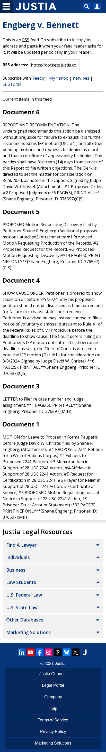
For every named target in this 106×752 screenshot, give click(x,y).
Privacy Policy (53, 731)
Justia (60, 663)
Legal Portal (53, 685)
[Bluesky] (66, 652)
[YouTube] (30, 652)
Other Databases (24, 620)
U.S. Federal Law (24, 595)
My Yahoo (58, 78)
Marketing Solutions (28, 632)
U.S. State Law (22, 607)
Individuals (18, 557)
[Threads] (57, 652)
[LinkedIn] (21, 652)
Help (53, 708)
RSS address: (15, 65)
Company (53, 697)
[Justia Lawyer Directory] (85, 652)
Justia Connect (53, 674)
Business (15, 570)
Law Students (21, 582)
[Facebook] (39, 652)
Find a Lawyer (21, 545)
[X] (76, 652)
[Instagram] (48, 652)
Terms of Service (53, 720)
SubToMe (12, 84)
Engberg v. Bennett (41, 24)
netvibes (81, 78)
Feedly (39, 78)
